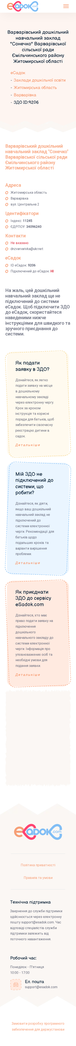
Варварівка (25, 95)
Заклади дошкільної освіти (40, 80)
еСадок (18, 73)
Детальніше (28, 445)
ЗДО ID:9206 (26, 102)
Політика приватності (38, 865)
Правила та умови (38, 878)
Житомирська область (35, 87)
